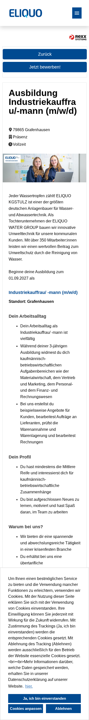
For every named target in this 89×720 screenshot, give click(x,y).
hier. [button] (29, 686)
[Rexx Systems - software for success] (78, 37)
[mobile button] (77, 13)
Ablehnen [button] (63, 708)
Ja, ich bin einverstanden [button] (44, 698)
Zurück (45, 54)
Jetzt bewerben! (45, 67)
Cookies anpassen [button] (26, 708)
